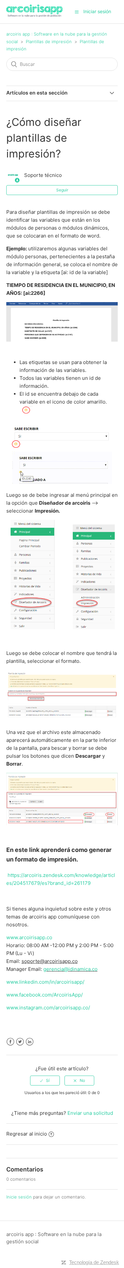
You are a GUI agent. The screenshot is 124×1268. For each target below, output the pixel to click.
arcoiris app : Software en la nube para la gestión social (54, 1238)
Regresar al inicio (26, 1134)
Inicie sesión (19, 1196)
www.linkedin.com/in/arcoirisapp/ (45, 982)
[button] (77, 11)
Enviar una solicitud (90, 1113)
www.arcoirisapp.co (29, 937)
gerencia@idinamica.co (70, 969)
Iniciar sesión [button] (97, 11)
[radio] (45, 1080)
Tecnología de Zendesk (94, 1262)
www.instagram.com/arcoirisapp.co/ (48, 1007)
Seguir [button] (62, 189)
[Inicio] (34, 15)
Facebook (10, 1042)
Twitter (20, 1042)
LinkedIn (29, 1042)
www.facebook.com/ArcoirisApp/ (44, 995)
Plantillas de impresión (49, 41)
